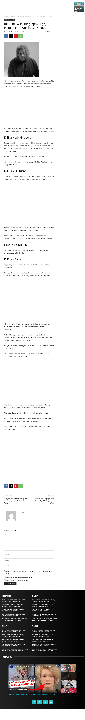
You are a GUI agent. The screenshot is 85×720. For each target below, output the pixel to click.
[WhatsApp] (20, 36)
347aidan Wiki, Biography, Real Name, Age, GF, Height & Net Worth (44, 501)
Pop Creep (9, 31)
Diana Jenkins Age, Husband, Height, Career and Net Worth (14, 614)
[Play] (69, 684)
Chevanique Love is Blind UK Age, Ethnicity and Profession (13, 605)
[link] (12, 667)
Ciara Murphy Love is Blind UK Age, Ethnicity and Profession (13, 600)
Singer (12, 19)
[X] (11, 36)
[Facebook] (6, 36)
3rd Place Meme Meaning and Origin (78, 10)
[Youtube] (51, 702)
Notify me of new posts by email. (17, 580)
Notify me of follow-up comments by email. (20, 577)
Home (6, 17)
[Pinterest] (16, 36)
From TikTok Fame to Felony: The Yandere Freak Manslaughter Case (34, 666)
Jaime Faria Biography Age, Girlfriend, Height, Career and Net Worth (15, 619)
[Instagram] (39, 702)
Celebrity (12, 17)
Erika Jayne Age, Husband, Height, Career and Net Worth (13, 610)
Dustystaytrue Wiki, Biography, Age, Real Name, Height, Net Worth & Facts (16, 501)
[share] (56, 666)
